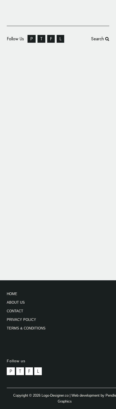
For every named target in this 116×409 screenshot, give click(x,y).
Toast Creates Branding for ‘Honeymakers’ (57, 179)
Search (98, 39)
